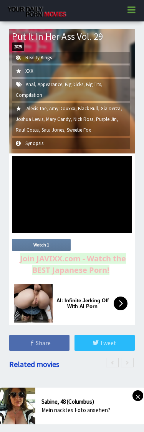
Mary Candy (58, 119)
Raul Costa (27, 130)
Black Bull (88, 108)
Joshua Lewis (29, 119)
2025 (18, 46)
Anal (30, 84)
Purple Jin (106, 119)
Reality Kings (38, 57)
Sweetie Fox (79, 130)
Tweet (107, 343)
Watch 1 (41, 245)
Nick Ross (83, 119)
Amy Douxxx (62, 108)
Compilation (29, 95)
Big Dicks (74, 84)
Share (43, 343)
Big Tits (93, 84)
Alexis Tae (36, 108)
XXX (29, 71)
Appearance (50, 84)
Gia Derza (111, 108)
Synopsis (34, 143)
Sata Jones (52, 130)
